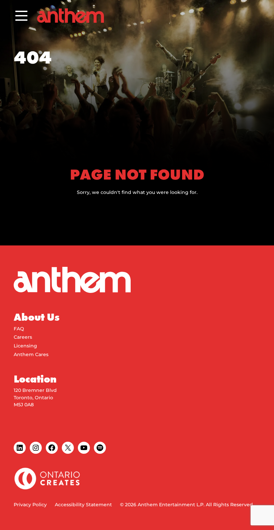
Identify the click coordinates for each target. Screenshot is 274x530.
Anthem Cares (31, 354)
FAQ (19, 329)
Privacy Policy (30, 505)
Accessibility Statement (83, 505)
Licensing (25, 346)
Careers (23, 337)
